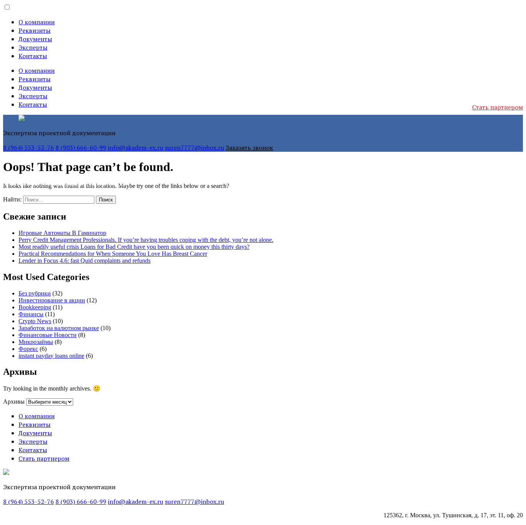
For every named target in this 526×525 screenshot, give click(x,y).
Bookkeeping (34, 307)
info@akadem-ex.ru (135, 147)
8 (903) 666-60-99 (80, 147)
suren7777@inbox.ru (194, 147)
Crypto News (34, 321)
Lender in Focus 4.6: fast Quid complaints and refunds (84, 260)
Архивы (14, 401)
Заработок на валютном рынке (58, 328)
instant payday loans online (51, 355)
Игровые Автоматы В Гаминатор (62, 233)
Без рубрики (34, 293)
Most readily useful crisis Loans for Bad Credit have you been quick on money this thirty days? (134, 246)
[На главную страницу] (21, 119)
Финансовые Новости (47, 335)
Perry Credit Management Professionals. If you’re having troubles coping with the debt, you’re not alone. (145, 240)
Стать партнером (497, 107)
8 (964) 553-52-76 (28, 147)
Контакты (32, 56)
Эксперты (32, 47)
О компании (36, 22)
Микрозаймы (35, 342)
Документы (35, 39)
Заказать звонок (249, 147)
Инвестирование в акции (51, 300)
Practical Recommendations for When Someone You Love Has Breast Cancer (112, 253)
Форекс (28, 349)
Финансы (31, 314)
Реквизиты (34, 30)
